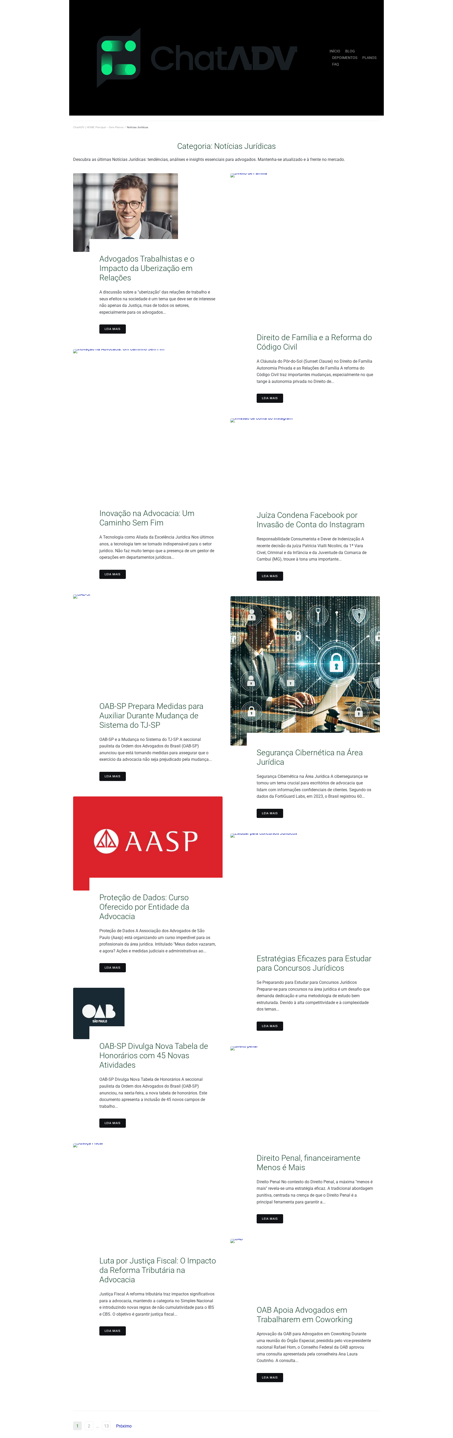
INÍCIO (335, 51)
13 (106, 1426)
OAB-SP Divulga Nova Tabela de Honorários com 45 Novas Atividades (153, 1055)
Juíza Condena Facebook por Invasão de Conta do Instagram (311, 520)
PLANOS (369, 58)
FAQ (335, 64)
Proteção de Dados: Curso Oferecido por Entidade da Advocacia (144, 907)
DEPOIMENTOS (344, 58)
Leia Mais (113, 329)
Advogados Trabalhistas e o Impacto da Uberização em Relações (147, 268)
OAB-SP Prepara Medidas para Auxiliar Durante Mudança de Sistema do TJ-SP (151, 716)
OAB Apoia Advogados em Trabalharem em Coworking (305, 1314)
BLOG (350, 51)
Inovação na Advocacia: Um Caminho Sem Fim (147, 518)
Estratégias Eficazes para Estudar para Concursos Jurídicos (314, 963)
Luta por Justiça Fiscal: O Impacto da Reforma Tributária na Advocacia (157, 1270)
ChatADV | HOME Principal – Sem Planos (98, 127)
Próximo (124, 1426)
